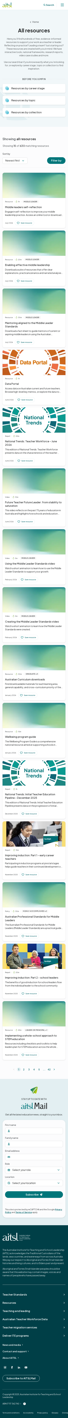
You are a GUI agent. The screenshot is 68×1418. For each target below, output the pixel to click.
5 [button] (39, 1069)
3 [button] (29, 1069)
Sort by (6, 153)
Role (7, 1164)
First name (10, 1125)
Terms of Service (23, 1212)
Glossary (55, 1413)
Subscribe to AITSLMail (21, 1378)
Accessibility (28, 1413)
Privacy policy (42, 1413)
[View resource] (34, 200)
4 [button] (34, 1069)
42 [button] (49, 1069)
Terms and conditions (11, 1413)
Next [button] (54, 1069)
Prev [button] (14, 1069)
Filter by (56, 160)
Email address (12, 1151)
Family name (11, 1138)
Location (9, 1177)
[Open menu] (62, 5)
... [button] (44, 1069)
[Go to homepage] (16, 1237)
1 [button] (18, 1069)
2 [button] (24, 1069)
